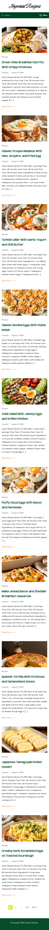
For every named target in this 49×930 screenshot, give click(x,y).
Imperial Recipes (24, 6)
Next (34, 907)
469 (27, 907)
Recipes (5, 57)
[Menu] (40, 15)
